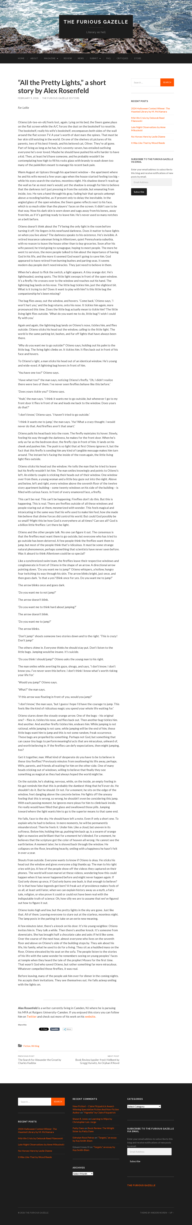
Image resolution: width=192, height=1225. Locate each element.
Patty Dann (78, 1128)
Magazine (50, 58)
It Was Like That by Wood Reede (148, 142)
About (34, 58)
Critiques (122, 58)
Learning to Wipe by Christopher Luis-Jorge (92, 1120)
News (81, 58)
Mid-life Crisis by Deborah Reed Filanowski (40, 1138)
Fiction (26, 1046)
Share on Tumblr (55, 1029)
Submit (94, 58)
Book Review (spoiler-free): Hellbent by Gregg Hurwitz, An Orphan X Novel (97, 1060)
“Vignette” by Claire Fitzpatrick (99, 1112)
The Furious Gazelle (96, 22)
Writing (35, 1046)
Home (21, 58)
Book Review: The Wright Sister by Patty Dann (93, 1130)
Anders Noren (159, 1213)
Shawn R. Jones (80, 1118)
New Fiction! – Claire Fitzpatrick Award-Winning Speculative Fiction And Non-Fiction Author (96, 1109)
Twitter (32, 1016)
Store (137, 58)
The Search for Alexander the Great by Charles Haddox (39, 1060)
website (90, 1016)
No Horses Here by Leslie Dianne (148, 136)
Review (68, 58)
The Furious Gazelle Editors (60, 98)
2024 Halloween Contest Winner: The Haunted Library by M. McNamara (150, 110)
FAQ (108, 58)
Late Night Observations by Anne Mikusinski (41, 1144)
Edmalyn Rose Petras (83, 1137)
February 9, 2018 (28, 98)
